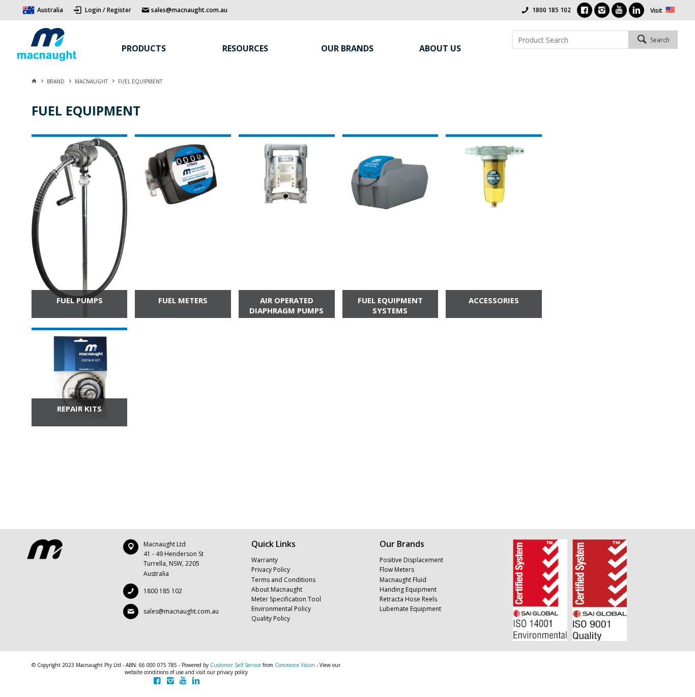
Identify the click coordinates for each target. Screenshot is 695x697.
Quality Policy (270, 618)
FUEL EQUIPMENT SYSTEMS (390, 305)
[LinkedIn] (636, 10)
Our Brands (347, 48)
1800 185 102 (551, 10)
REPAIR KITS (79, 408)
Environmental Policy (281, 608)
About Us (440, 48)
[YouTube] (619, 10)
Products (144, 48)
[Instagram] (602, 10)
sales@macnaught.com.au (181, 611)
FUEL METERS (183, 300)
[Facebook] (584, 10)
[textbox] (570, 40)
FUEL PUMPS (79, 300)
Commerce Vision (295, 665)
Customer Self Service (235, 665)
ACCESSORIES (494, 300)
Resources (245, 48)
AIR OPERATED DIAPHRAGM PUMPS (286, 305)
